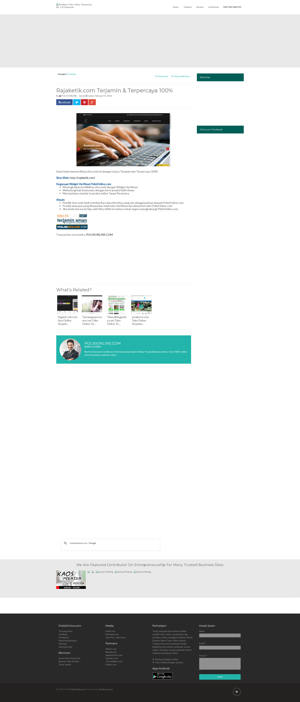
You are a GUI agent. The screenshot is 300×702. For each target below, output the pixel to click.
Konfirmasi (213, 7)
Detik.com (110, 631)
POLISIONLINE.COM (99, 234)
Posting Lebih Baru (180, 76)
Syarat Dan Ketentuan (69, 658)
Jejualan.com (111, 658)
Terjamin (187, 7)
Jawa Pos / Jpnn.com (115, 637)
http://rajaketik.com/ (82, 177)
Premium (72, 74)
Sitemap (63, 643)
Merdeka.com (112, 634)
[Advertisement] (150, 41)
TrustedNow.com (113, 661)
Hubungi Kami (65, 646)
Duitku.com (111, 664)
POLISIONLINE (69, 95)
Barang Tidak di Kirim (69, 661)
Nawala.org (110, 652)
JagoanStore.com (113, 655)
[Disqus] (123, 413)
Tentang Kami (65, 631)
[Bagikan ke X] (76, 102)
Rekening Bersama (68, 640)
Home (176, 7)
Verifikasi (63, 634)
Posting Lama (161, 76)
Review (200, 7)
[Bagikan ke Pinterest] (84, 102)
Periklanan (64, 637)
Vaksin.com (110, 648)
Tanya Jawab (65, 664)
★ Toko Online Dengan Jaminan (167, 662)
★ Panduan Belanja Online (165, 659)
